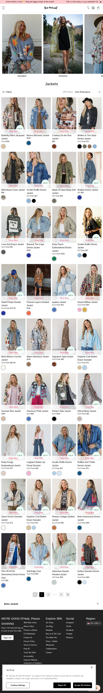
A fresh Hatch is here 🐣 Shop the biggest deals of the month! (30, 2)
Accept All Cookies (83, 685)
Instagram (70, 623)
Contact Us (28, 638)
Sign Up (7, 637)
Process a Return (30, 630)
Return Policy (29, 626)
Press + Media (51, 641)
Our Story (49, 623)
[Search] (88, 7)
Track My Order (30, 653)
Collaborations (51, 649)
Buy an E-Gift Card (53, 634)
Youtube (69, 634)
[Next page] (67, 594)
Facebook (70, 630)
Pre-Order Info (51, 638)
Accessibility (29, 656)
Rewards (49, 630)
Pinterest (69, 638)
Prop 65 (27, 649)
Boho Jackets (11, 604)
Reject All (62, 685)
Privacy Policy (29, 641)
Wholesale (50, 645)
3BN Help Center (30, 623)
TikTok (68, 626)
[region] (49, 677)
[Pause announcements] (100, 2)
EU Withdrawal (29, 634)
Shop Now (13, 131)
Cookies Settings (18, 685)
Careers (49, 653)
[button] (2, 7)
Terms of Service (30, 645)
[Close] (92, 667)
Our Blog (49, 626)
